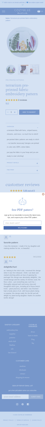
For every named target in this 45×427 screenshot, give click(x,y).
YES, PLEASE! (22, 228)
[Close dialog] (43, 194)
